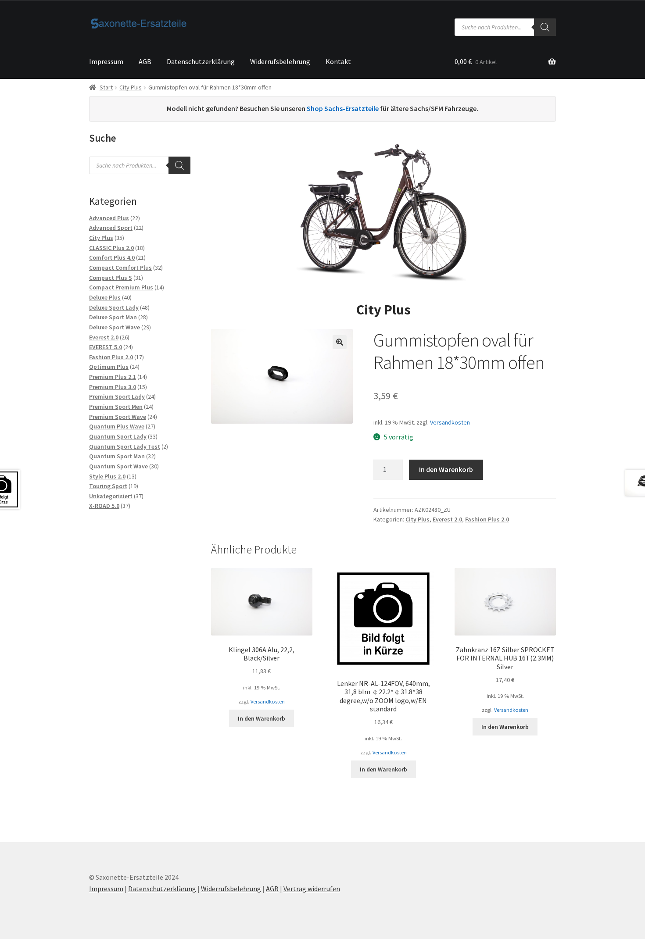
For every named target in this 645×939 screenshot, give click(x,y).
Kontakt (338, 61)
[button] (340, 342)
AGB (145, 61)
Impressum (106, 61)
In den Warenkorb (446, 469)
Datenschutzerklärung (201, 61)
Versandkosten (450, 422)
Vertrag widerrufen (311, 888)
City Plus (130, 87)
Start (106, 87)
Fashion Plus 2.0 (487, 519)
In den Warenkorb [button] (261, 718)
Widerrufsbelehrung (280, 61)
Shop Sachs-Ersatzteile (343, 108)
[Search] (545, 27)
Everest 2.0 (447, 519)
